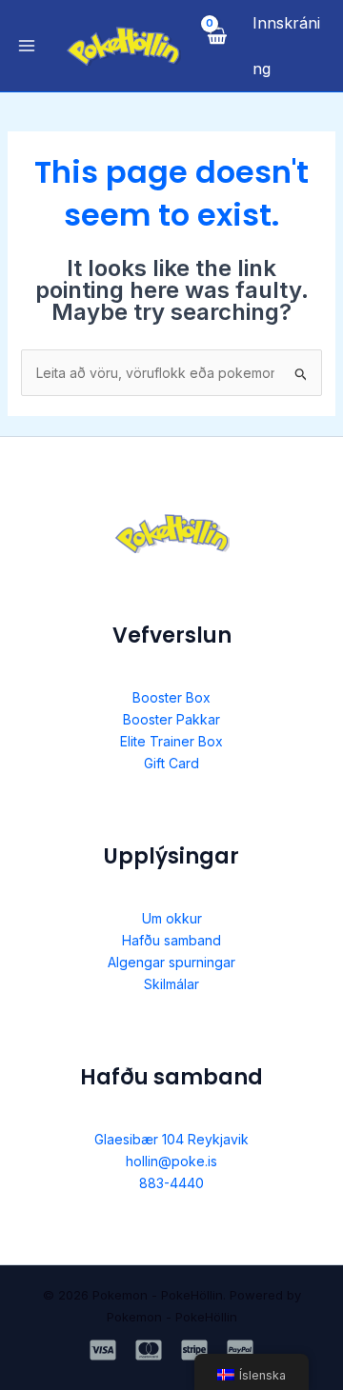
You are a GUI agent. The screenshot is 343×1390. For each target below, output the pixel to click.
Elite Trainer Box (171, 741)
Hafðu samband (171, 940)
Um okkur (172, 918)
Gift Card (171, 763)
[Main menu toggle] (27, 46)
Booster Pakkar (171, 719)
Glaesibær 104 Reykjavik (171, 1139)
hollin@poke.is (171, 1161)
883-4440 (171, 1183)
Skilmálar (171, 984)
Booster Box (171, 697)
